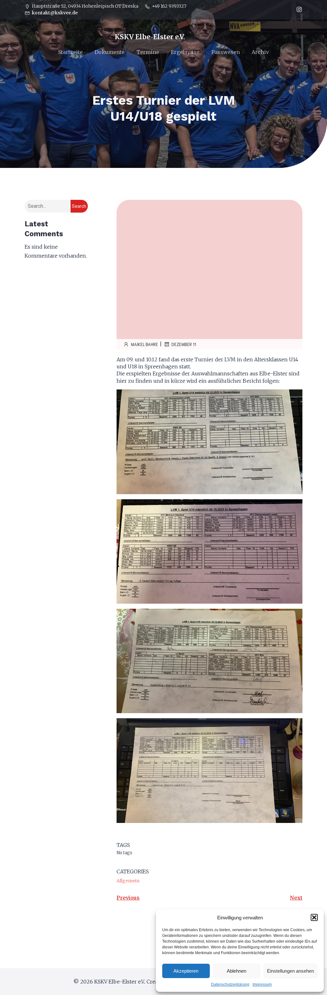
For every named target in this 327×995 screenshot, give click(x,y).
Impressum (262, 984)
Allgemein (128, 881)
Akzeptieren (185, 971)
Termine (147, 52)
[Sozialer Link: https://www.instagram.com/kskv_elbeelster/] (297, 9)
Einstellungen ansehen (290, 971)
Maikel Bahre (144, 344)
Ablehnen (236, 971)
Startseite (70, 52)
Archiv (260, 52)
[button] (314, 917)
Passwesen (225, 52)
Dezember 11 (183, 344)
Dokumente (110, 52)
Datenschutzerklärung (230, 984)
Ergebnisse (185, 52)
